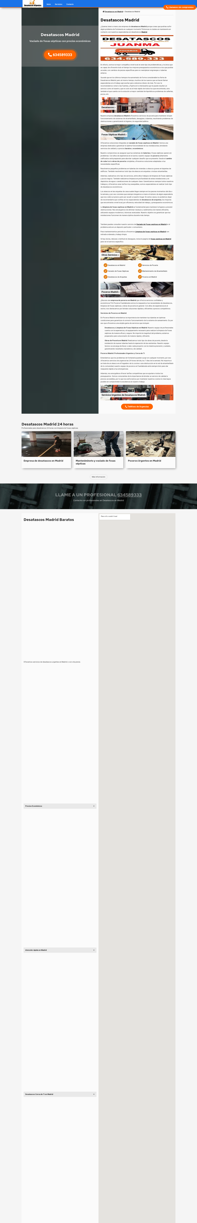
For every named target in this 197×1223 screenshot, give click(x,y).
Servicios (58, 4)
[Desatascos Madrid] (33, 4)
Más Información (98, 477)
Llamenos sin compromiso (181, 7)
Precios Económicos (33, 806)
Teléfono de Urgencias (138, 406)
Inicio (49, 4)
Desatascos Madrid (132, 12)
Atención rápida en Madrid (36, 950)
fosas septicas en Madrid (161, 239)
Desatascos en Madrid (114, 12)
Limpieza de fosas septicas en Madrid (150, 232)
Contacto (70, 4)
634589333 (62, 54)
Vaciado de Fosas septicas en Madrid (151, 224)
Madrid (144, 32)
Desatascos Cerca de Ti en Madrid (39, 1094)
